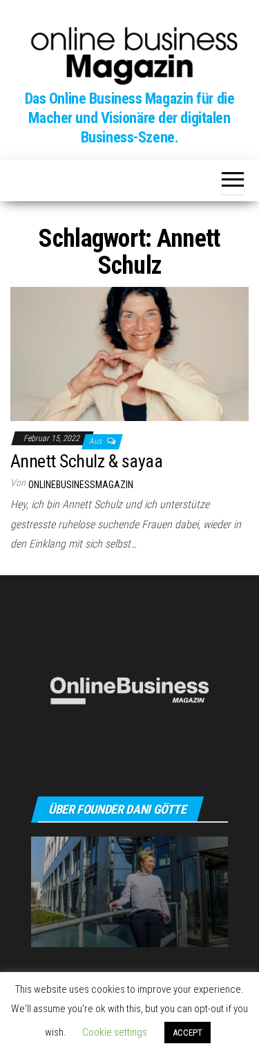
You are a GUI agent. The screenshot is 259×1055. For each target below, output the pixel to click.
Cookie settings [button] (114, 1032)
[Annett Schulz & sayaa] (129, 353)
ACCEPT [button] (187, 1032)
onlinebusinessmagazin (80, 484)
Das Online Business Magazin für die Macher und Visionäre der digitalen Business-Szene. (130, 118)
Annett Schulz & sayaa (86, 461)
